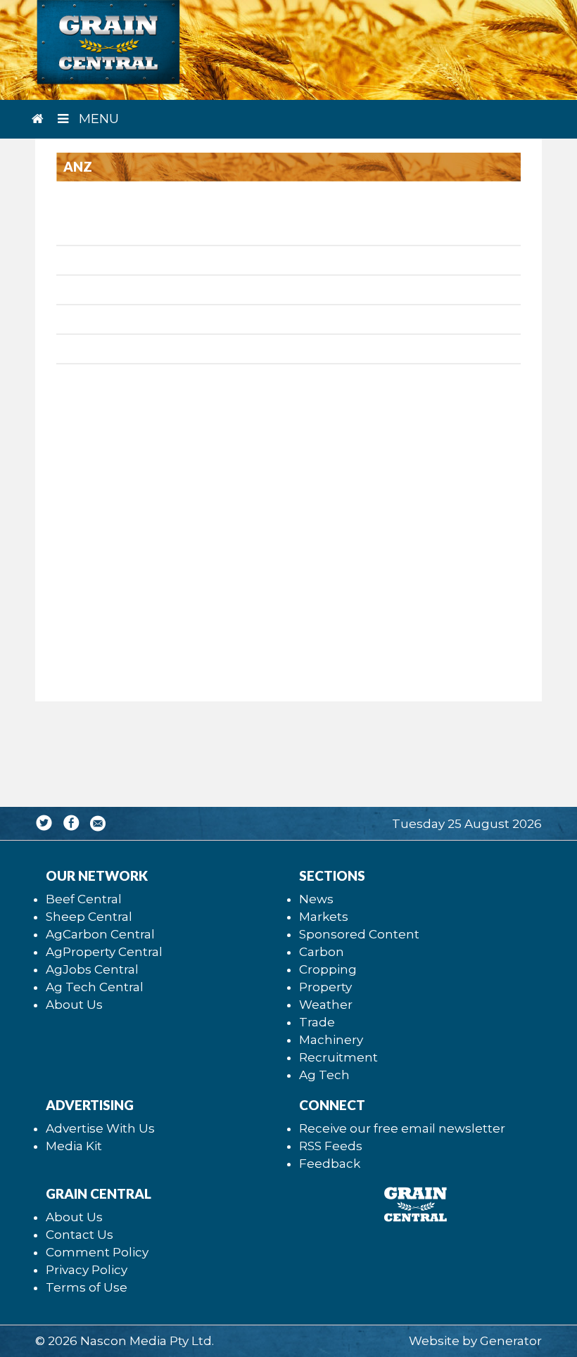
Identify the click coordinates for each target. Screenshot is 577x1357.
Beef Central (84, 899)
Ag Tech (324, 1075)
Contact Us (79, 1235)
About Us (74, 1005)
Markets (323, 917)
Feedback (329, 1164)
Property (325, 987)
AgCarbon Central (100, 934)
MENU (97, 119)
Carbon (321, 952)
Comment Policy (97, 1252)
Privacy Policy (86, 1270)
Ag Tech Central (95, 987)
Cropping (328, 969)
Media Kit (74, 1146)
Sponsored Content (359, 934)
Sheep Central (89, 917)
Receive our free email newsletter (402, 1128)
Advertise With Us (100, 1128)
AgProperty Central (104, 952)
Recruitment (338, 1057)
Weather (326, 1005)
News (316, 899)
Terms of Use (86, 1287)
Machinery (331, 1040)
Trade (317, 1022)
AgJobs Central (92, 969)
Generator (511, 1341)
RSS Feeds (330, 1146)
